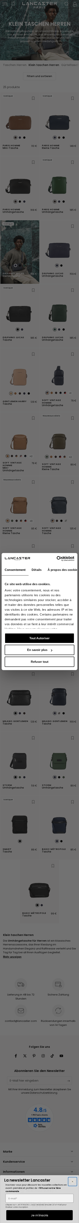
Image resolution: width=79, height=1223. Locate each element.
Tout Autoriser (39, 638)
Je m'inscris (39, 1215)
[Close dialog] (72, 1181)
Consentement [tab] (15, 569)
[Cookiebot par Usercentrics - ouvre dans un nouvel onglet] (56, 558)
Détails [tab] (37, 569)
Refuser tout (39, 661)
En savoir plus (37, 650)
